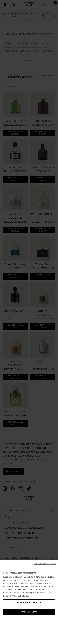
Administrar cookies (29, 603)
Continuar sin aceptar (45, 564)
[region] (29, 589)
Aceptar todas (29, 612)
